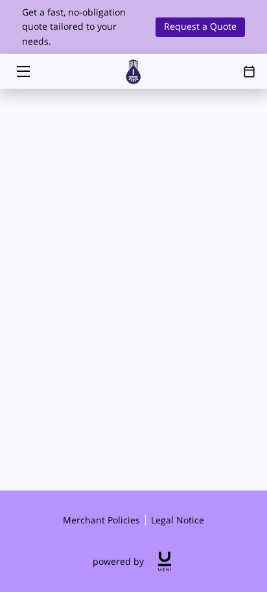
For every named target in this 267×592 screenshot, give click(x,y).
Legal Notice (177, 520)
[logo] (164, 561)
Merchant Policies (101, 520)
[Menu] (22, 71)
